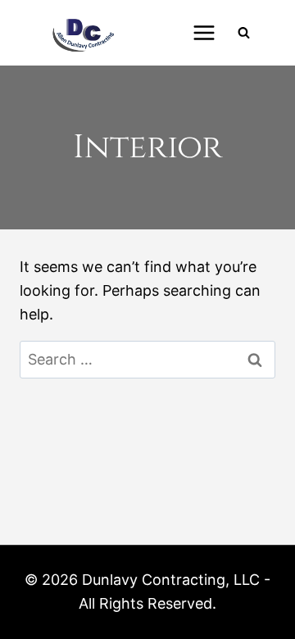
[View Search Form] (243, 32)
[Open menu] (203, 32)
